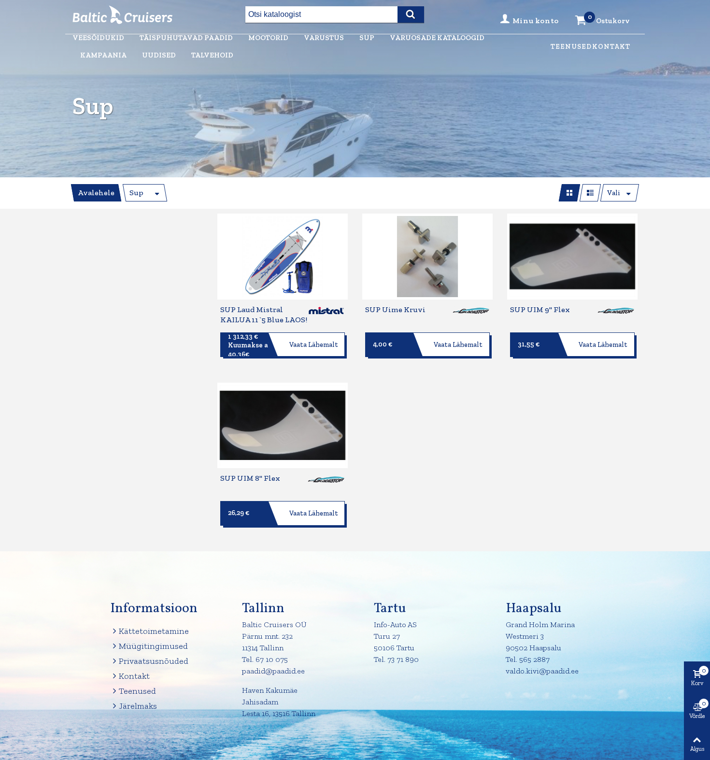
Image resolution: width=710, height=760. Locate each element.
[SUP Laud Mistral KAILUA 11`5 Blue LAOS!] (282, 257)
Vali (613, 192)
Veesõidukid (98, 37)
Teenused (571, 47)
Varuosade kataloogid (437, 37)
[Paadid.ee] (125, 14)
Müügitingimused (153, 646)
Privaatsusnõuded (153, 661)
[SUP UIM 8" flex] (282, 426)
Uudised (159, 55)
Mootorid (268, 37)
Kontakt (611, 47)
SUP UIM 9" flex (540, 309)
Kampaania (103, 55)
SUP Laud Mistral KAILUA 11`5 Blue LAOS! (263, 314)
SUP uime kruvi (395, 309)
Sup (366, 37)
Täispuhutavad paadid (186, 37)
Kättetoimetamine (154, 631)
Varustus (324, 37)
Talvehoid (212, 55)
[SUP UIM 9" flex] (572, 257)
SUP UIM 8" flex (250, 478)
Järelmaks (138, 706)
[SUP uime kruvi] (427, 257)
